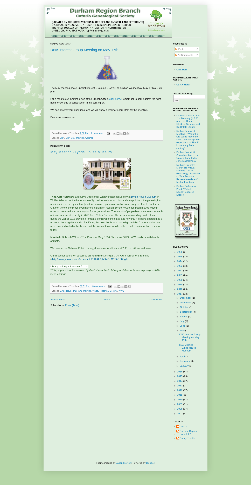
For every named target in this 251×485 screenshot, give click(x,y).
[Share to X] (121, 133)
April (182, 356)
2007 (180, 413)
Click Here (181, 69)
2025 (180, 256)
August (184, 316)
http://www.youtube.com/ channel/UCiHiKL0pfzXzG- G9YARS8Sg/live (91, 259)
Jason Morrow (123, 462)
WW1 (121, 291)
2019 (180, 284)
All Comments (185, 55)
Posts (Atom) (72, 305)
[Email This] (114, 133)
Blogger (150, 462)
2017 (180, 293)
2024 (180, 261)
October (184, 307)
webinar (89, 138)
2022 (180, 270)
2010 (180, 399)
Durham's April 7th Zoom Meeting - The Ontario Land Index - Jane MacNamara (187, 156)
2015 (180, 376)
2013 (180, 385)
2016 (180, 371)
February (185, 361)
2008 (180, 408)
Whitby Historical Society (104, 291)
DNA (62, 138)
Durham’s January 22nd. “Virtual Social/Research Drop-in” (186, 190)
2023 (180, 265)
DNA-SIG (70, 138)
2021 (180, 275)
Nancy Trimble (187, 438)
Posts (180, 49)
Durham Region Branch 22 (188, 432)
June (183, 325)
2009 (180, 404)
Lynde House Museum (143, 196)
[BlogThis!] (118, 133)
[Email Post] (108, 133)
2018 (180, 289)
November (186, 302)
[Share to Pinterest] (127, 133)
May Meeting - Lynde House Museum (81, 152)
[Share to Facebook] (124, 133)
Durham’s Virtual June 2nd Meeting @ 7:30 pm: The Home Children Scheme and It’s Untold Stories (188, 121)
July (182, 321)
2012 (180, 390)
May (182, 330)
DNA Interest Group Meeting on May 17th (84, 50)
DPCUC (184, 426)
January (184, 365)
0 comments (97, 133)
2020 (180, 279)
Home (107, 299)
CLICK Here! (183, 84)
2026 (180, 252)
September (186, 311)
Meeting (80, 138)
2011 (180, 394)
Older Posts (156, 299)
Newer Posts (58, 299)
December (186, 297)
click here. (115, 98)
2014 (180, 381)
